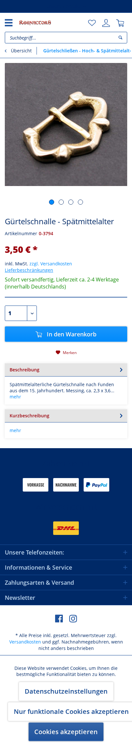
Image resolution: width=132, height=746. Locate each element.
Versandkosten (25, 642)
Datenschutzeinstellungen (66, 691)
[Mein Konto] (106, 23)
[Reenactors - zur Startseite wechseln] (35, 22)
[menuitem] (92, 23)
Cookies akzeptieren (66, 731)
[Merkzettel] (92, 23)
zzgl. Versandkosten (50, 264)
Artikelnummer (21, 233)
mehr (15, 397)
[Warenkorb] (120, 23)
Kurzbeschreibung (29, 416)
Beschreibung (24, 370)
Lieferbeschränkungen (29, 270)
